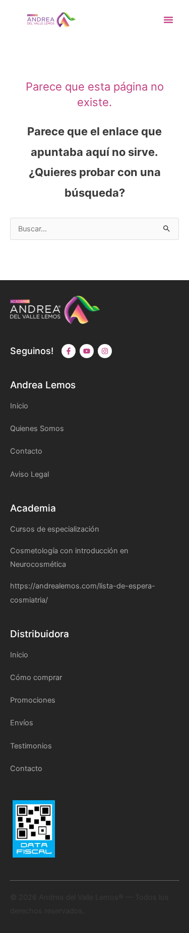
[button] (168, 19)
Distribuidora (39, 634)
